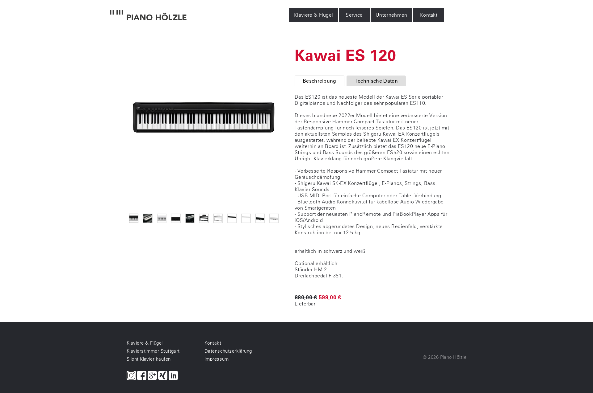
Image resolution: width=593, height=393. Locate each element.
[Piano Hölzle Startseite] (148, 16)
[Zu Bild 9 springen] (246, 218)
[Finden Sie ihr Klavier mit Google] (152, 376)
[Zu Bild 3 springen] (161, 218)
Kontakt (428, 15)
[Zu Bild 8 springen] (232, 218)
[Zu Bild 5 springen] (190, 218)
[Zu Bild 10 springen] (260, 218)
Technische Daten (376, 81)
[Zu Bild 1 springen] (133, 218)
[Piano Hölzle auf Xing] (162, 376)
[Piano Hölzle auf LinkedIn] (173, 376)
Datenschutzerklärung (228, 351)
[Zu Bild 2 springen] (147, 218)
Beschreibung (319, 81)
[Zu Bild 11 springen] (274, 218)
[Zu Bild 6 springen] (203, 218)
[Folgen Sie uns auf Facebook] (141, 376)
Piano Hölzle (453, 357)
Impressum (216, 359)
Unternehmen (391, 15)
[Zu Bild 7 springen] (218, 218)
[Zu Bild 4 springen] (175, 218)
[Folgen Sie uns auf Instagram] (131, 376)
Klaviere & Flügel (313, 15)
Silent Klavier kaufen (148, 359)
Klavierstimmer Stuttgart (153, 351)
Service (354, 15)
